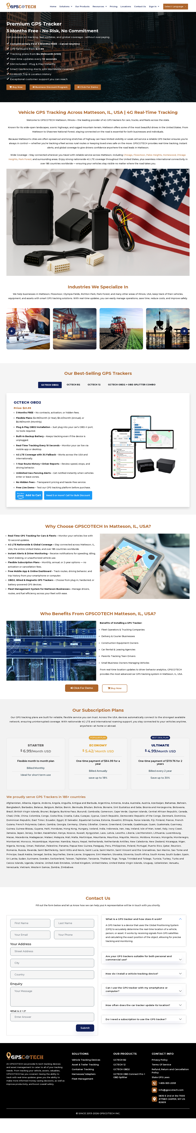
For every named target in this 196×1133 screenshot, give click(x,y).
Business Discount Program (51, 87)
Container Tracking (83, 1069)
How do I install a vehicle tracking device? (132, 973)
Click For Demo (89, 87)
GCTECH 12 (119, 1064)
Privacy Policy (160, 1059)
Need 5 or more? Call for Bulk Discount (68, 495)
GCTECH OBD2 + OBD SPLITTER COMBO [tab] (132, 384)
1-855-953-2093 (167, 1083)
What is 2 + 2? (18, 1011)
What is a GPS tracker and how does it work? (134, 919)
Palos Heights (154, 155)
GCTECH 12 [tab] (94, 384)
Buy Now (17, 87)
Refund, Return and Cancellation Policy (170, 1071)
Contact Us (140, 6)
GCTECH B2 (119, 1059)
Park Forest (25, 159)
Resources (99, 6)
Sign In (153, 6)
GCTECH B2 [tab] (73, 384)
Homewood (169, 155)
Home (53, 6)
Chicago (128, 155)
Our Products (82, 6)
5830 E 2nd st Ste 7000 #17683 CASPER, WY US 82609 (172, 1099)
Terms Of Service (161, 1064)
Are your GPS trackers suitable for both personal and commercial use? (139, 958)
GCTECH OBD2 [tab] (50, 385)
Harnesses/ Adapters (84, 1074)
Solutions (64, 6)
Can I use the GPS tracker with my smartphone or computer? (137, 989)
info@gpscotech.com (171, 1090)
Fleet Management (82, 1078)
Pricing (113, 6)
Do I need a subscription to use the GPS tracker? (136, 1019)
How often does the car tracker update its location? (138, 1005)
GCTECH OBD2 (121, 1069)
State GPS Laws (161, 1077)
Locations (126, 6)
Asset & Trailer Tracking (85, 1064)
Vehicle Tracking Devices (86, 1059)
